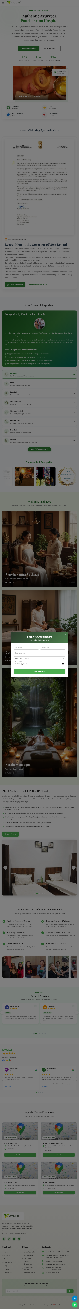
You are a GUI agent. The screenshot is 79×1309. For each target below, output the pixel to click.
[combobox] (36, 658)
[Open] (63, 658)
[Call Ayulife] (74, 1298)
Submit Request (39, 671)
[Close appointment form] (66, 635)
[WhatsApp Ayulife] (74, 1304)
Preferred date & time (20, 662)
